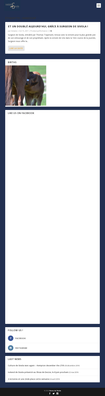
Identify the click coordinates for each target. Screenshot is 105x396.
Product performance (38, 31)
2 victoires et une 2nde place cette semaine (28, 379)
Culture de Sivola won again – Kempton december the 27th (36, 365)
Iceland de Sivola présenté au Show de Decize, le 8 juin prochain (38, 372)
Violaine (14, 31)
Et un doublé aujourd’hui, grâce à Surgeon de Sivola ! (48, 26)
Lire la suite (16, 48)
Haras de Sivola (55, 391)
